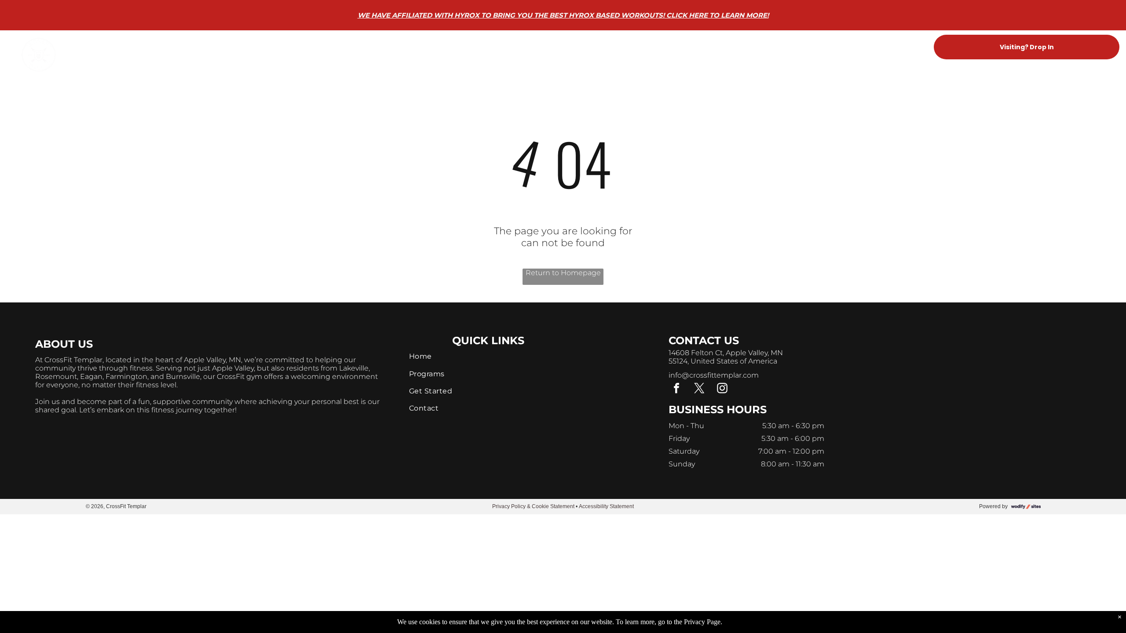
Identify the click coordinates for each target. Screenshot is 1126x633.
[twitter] (699, 389)
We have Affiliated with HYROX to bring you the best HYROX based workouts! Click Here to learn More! (563, 15)
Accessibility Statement (606, 506)
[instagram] (722, 389)
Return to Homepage (563, 273)
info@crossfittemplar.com (714, 375)
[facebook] (676, 389)
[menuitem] (435, 47)
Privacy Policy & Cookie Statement (533, 506)
